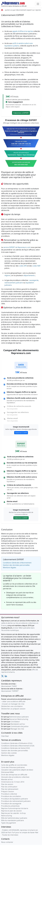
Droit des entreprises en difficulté (14, 775)
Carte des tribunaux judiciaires (13, 767)
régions (7, 275)
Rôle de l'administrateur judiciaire (14, 818)
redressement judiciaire (13, 283)
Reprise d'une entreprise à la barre (14, 808)
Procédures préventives (10, 806)
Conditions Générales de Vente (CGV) (15, 748)
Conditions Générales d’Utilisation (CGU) (16, 743)
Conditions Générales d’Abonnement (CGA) (17, 746)
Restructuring (6, 815)
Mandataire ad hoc (17, 724)
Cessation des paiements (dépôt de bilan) (17, 770)
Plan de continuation (9, 787)
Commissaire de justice (19, 726)
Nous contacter (7, 842)
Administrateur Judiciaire (19, 717)
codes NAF (36, 266)
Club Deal (5, 736)
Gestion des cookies (9, 753)
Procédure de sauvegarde (11, 803)
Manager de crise (17, 729)
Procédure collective (9, 794)
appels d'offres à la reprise (22, 31)
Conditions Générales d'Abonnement (17, 563)
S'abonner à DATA (21, 433)
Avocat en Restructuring (18, 719)
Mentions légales (9, 567)
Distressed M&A (7, 772)
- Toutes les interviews (9, 835)
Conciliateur (15, 721)
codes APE (23, 266)
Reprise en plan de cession (11, 811)
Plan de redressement (9, 789)
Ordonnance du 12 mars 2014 (12, 782)
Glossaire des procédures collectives (15, 777)
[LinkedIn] (6, 676)
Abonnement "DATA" (9, 686)
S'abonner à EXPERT (21, 113)
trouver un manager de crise (13, 704)
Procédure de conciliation (11, 796)
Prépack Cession (7, 791)
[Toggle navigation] (38, 4)
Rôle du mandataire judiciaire (12, 820)
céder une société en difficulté (13, 701)
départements (29, 275)
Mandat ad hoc (7, 779)
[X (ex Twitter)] (2, 676)
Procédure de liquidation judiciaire (14, 799)
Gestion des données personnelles (16, 565)
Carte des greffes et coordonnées (14, 765)
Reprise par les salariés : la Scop (13, 813)
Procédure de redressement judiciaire (15, 801)
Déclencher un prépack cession (13, 709)
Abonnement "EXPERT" (10, 691)
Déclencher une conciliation (12, 706)
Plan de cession (7, 784)
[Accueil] (2, 10)
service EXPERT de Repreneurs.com (16, 247)
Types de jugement (8, 823)
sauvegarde (33, 280)
